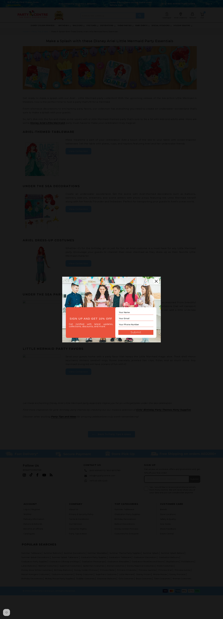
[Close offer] (156, 281)
